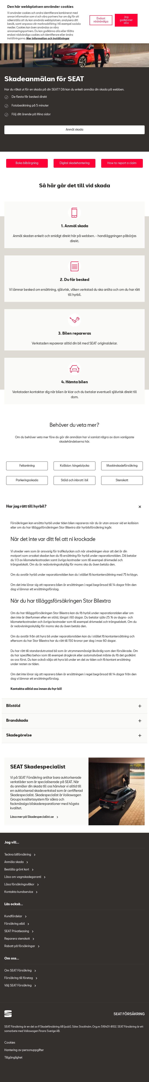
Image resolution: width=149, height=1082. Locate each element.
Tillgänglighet (13, 1057)
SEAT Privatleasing (16, 931)
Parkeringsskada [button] (27, 480)
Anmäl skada (74, 129)
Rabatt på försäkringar (19, 946)
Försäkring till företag (18, 978)
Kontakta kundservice (18, 892)
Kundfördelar (13, 916)
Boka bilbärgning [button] (27, 163)
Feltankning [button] (27, 465)
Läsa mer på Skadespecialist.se (32, 817)
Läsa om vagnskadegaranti (22, 877)
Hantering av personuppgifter (24, 1050)
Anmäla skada (14, 862)
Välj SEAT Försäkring (18, 985)
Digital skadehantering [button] (75, 163)
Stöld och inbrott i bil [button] (74, 480)
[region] (74, 21)
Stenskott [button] (122, 480)
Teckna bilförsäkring (17, 854)
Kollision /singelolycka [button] (74, 465)
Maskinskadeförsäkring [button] (122, 465)
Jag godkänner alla (126, 20)
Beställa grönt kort (16, 869)
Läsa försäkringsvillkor (19, 884)
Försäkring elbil (14, 924)
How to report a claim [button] (121, 163)
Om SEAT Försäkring (18, 970)
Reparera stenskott (17, 938)
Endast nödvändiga (101, 20)
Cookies (9, 1042)
